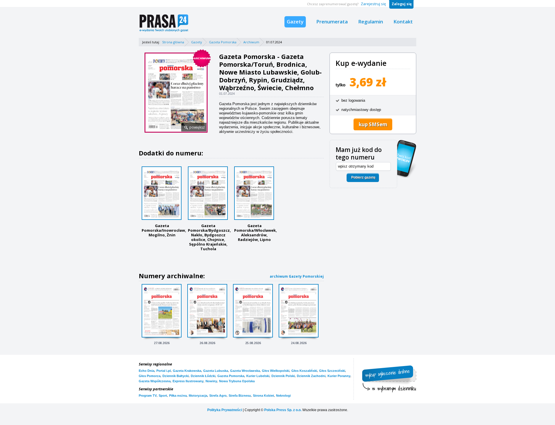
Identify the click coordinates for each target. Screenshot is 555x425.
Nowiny (211, 381)
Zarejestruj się (373, 3)
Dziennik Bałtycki (175, 376)
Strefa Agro (218, 395)
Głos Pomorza (149, 376)
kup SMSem (373, 124)
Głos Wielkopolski (275, 370)
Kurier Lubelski (257, 376)
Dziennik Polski (283, 376)
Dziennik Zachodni (311, 376)
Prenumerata (332, 21)
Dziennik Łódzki (203, 376)
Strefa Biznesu (240, 395)
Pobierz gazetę (363, 177)
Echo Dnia (146, 370)
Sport (163, 395)
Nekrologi (283, 395)
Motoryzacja (198, 395)
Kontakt (403, 21)
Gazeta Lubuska (215, 370)
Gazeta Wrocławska (245, 370)
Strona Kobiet (263, 395)
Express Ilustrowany (188, 381)
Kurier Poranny (339, 376)
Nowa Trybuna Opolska (237, 381)
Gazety (295, 21)
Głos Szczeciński (332, 370)
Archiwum (251, 42)
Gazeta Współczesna (155, 381)
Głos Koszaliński (304, 370)
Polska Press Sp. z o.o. (282, 410)
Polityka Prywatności (224, 410)
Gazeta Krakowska (187, 370)
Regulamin (370, 21)
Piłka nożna (178, 395)
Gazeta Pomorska (222, 42)
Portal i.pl (163, 370)
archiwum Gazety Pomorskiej (297, 276)
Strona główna (173, 42)
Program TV (148, 395)
